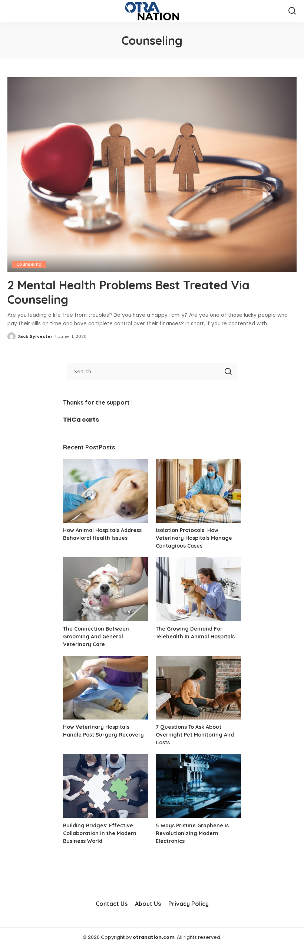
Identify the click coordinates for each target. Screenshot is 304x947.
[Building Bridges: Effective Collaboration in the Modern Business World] (105, 786)
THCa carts (81, 419)
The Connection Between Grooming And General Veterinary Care (96, 636)
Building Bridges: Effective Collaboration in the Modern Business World (99, 833)
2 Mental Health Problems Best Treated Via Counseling (128, 292)
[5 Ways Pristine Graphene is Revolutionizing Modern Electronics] (198, 786)
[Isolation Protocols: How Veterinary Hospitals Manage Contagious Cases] (198, 491)
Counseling (29, 264)
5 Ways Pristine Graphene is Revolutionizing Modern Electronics (192, 833)
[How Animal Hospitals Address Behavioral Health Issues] (105, 491)
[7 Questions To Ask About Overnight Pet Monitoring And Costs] (198, 688)
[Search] (292, 11)
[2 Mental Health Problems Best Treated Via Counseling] (152, 174)
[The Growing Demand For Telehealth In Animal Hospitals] (198, 589)
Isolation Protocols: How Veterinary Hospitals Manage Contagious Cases (194, 538)
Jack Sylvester (35, 336)
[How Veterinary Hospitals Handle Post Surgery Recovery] (105, 688)
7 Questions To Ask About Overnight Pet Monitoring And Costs (195, 735)
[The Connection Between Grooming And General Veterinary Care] (105, 589)
